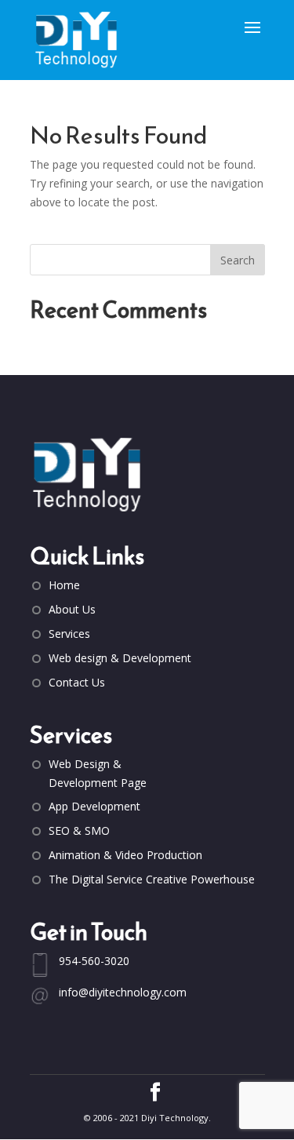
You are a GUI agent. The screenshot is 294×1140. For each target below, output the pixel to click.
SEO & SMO (79, 830)
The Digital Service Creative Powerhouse (152, 879)
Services (69, 633)
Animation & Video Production (125, 854)
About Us (72, 609)
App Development (94, 806)
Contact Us (77, 682)
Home (64, 584)
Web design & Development (120, 657)
